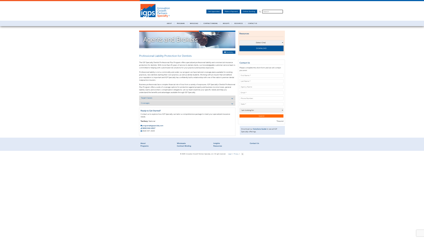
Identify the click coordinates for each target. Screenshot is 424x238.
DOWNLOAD (261, 48)
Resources (217, 146)
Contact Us (252, 23)
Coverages (145, 103)
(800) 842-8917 (148, 128)
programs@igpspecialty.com (152, 126)
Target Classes (146, 98)
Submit (261, 116)
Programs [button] (181, 23)
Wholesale (181, 143)
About (143, 143)
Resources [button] (238, 23)
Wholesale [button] (194, 23)
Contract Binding (210, 23)
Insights (226, 23)
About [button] (169, 23)
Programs (144, 146)
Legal (230, 154)
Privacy (236, 154)
